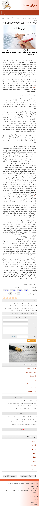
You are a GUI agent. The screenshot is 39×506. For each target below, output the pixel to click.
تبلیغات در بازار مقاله (33, 502)
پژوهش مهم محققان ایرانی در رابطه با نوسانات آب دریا (26, 406)
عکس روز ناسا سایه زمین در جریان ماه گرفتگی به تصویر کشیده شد (23, 422)
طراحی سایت (32, 376)
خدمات (26, 98)
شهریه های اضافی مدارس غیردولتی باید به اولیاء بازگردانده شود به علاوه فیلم (21, 417)
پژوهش (34, 445)
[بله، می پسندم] (18, 293)
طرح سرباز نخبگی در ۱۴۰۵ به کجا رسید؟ (28, 401)
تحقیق (34, 453)
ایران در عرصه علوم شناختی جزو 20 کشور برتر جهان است (25, 408)
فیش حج (33, 380)
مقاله (25, 258)
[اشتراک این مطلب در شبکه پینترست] (7, 297)
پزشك (34, 457)
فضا (35, 196)
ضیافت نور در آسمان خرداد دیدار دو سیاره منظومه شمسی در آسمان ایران (22, 403)
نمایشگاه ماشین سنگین (29, 387)
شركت (6, 290)
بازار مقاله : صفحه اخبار (28, 476)
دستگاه (34, 87)
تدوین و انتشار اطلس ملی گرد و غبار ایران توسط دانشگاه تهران (24, 424)
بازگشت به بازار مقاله (9, 476)
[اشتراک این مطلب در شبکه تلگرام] (16, 297)
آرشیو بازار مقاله (34, 504)
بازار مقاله (30, 5)
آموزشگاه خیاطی (31, 368)
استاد (34, 461)
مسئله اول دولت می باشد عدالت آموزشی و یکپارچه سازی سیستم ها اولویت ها (21, 303)
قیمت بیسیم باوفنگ (31, 383)
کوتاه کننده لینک (32, 391)
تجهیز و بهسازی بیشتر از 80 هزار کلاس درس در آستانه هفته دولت (23, 306)
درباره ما (36, 500)
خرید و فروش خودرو (30, 372)
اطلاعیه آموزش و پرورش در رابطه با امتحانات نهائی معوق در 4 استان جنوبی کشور (20, 308)
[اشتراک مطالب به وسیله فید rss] (4, 297)
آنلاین (26, 290)
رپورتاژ (34, 449)
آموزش (34, 441)
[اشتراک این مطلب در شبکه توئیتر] (10, 297)
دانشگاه (33, 465)
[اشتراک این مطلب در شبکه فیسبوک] (13, 297)
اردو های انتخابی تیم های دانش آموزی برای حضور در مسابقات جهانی (23, 419)
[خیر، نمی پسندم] (10, 293)
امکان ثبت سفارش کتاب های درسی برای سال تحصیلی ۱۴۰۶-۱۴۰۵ (23, 311)
